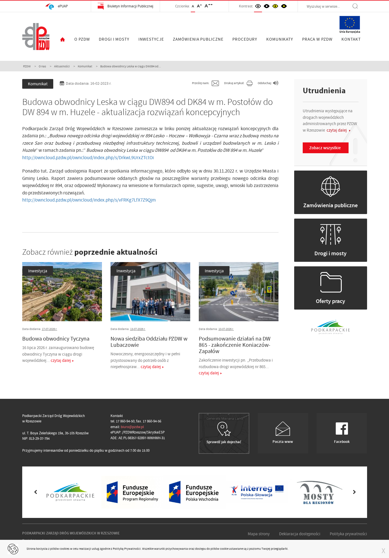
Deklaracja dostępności (299, 534)
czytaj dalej (61, 360)
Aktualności (62, 66)
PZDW (27, 66)
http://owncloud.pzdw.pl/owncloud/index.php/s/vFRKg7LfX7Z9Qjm (89, 200)
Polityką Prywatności (127, 549)
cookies (64, 549)
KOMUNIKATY (279, 39)
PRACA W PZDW (317, 39)
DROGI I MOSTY (114, 39)
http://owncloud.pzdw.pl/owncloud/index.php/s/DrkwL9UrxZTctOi (88, 158)
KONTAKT (351, 39)
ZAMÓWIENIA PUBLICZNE (198, 39)
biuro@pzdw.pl (132, 426)
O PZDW (82, 39)
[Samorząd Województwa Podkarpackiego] (330, 326)
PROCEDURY (244, 39)
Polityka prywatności (348, 534)
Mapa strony (259, 534)
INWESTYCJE (151, 39)
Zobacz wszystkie (325, 148)
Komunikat (85, 66)
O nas (42, 66)
